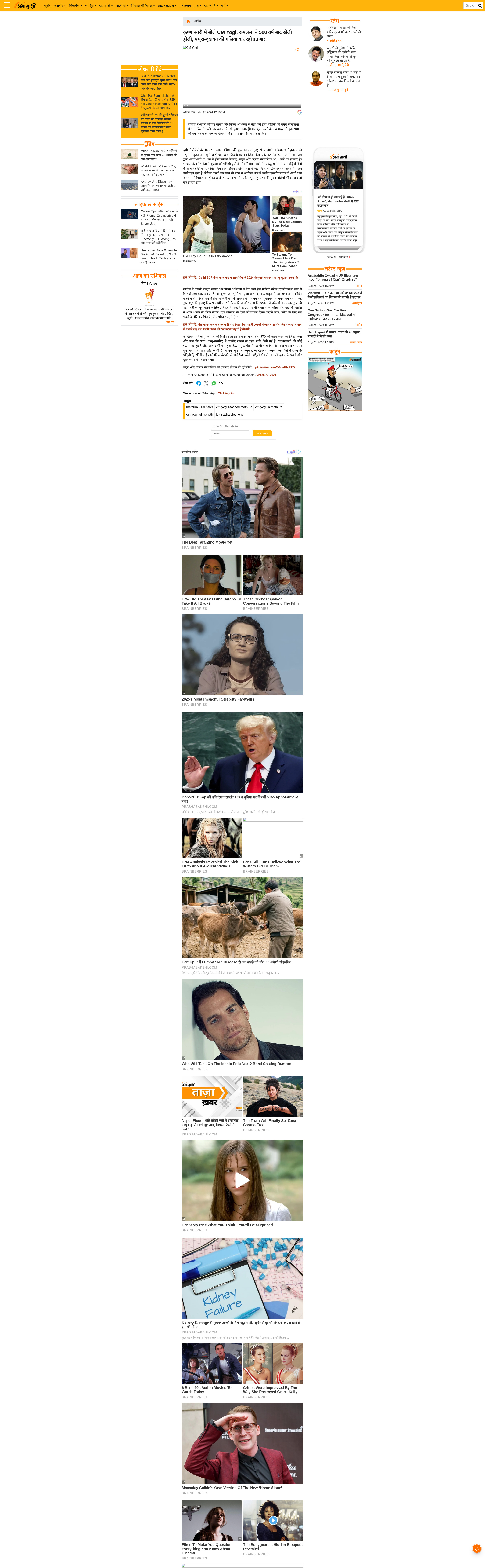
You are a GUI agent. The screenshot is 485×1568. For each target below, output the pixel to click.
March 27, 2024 (266, 374)
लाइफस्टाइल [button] (166, 6)
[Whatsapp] (214, 385)
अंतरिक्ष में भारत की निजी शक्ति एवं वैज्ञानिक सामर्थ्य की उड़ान (344, 32)
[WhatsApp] (296, 77)
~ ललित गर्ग (334, 40)
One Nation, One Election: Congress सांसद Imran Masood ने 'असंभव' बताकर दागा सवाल (331, 315)
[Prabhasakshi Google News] (299, 112)
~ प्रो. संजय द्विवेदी (338, 65)
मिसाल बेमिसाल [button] (141, 6)
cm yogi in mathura (268, 407)
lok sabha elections (229, 414)
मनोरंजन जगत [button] (189, 6)
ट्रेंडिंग (149, 144)
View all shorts (338, 257)
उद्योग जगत (356, 342)
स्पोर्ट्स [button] (89, 6)
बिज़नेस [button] (74, 6)
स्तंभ (335, 21)
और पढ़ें (170, 322)
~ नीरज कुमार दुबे (337, 90)
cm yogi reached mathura (234, 407)
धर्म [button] (223, 6)
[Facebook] (296, 61)
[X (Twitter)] (296, 69)
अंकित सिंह (189, 112)
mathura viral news (199, 407)
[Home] (188, 21)
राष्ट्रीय (47, 6)
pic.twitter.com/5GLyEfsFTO (275, 367)
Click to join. (225, 393)
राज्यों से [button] (104, 6)
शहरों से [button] (121, 6)
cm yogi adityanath (199, 414)
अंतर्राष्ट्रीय (60, 6)
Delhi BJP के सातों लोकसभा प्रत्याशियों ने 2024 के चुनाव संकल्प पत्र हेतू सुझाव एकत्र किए (249, 277)
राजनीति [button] (209, 6)
